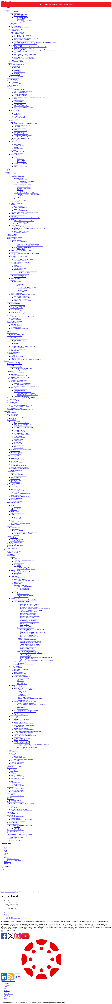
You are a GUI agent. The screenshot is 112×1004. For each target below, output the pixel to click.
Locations (19, 69)
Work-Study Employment (20, 166)
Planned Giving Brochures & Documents (21, 819)
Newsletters (13, 216)
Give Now (10, 806)
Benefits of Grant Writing (17, 372)
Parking (12, 772)
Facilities (12, 514)
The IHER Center (11, 378)
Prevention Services (15, 499)
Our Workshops (18, 266)
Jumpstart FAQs (21, 19)
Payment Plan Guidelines (20, 94)
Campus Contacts (11, 765)
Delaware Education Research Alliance (24, 221)
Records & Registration (13, 81)
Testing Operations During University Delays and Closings (25, 359)
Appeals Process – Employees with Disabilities (32, 632)
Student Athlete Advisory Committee (23, 533)
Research (12, 219)
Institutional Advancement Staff (15, 833)
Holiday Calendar (18, 672)
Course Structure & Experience (22, 255)
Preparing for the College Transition (29, 607)
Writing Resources (18, 269)
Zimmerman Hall (18, 448)
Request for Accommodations (28, 635)
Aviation (12, 204)
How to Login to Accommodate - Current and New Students (36, 657)
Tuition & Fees (14, 88)
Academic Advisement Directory (22, 243)
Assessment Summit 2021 (27, 181)
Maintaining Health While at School (19, 496)
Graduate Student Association (18, 465)
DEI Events (20, 679)
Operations (10, 750)
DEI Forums (20, 681)
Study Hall (16, 535)
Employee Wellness (15, 495)
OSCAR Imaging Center (13, 399)
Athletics (9, 526)
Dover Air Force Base (16, 45)
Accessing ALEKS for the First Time (26, 287)
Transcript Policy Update (16, 85)
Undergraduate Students (13, 11)
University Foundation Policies (22, 741)
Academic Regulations (16, 60)
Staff (5, 854)
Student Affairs (14, 716)
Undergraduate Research (20, 232)
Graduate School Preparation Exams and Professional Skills (29, 228)
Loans (15, 157)
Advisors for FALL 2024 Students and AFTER (29, 244)
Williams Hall (17, 446)
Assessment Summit (22, 179)
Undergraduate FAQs (19, 340)
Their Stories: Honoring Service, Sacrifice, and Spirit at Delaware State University (35, 42)
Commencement (11, 337)
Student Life (7, 411)
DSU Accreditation (19, 198)
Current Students (14, 110)
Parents (6, 857)
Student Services (14, 473)
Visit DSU (10, 63)
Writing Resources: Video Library (26, 272)
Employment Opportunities (17, 513)
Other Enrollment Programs (21, 134)
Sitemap (6, 998)
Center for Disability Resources (22, 601)
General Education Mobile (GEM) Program (25, 54)
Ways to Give (10, 812)
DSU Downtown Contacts (17, 788)
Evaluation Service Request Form (22, 383)
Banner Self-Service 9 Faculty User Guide (25, 712)
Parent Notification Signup (14, 860)
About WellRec (14, 504)
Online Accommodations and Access (29, 644)
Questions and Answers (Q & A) (18, 375)
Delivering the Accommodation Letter (30, 616)
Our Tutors (16, 265)
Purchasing (17, 592)
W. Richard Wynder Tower (21, 433)
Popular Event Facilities (16, 539)
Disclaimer (7, 991)
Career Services (11, 471)
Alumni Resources (15, 479)
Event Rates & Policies (16, 542)
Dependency (17, 129)
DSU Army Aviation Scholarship (22, 35)
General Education (18, 281)
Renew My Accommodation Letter (29, 619)
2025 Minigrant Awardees (20, 389)
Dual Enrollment (11, 170)
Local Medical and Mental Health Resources (31, 605)
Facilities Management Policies (22, 738)
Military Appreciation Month (21, 39)
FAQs (15, 52)
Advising (19, 706)
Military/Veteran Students (17, 32)
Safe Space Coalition (12, 414)
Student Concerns (25, 196)
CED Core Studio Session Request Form (27, 395)
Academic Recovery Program (21, 275)
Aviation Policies (18, 720)
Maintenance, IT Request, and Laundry (24, 427)
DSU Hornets (7, 862)
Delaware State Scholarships (21, 106)
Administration (11, 555)
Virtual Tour (7, 847)
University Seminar (19, 257)
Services (12, 280)
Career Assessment (19, 474)
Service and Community (16, 470)
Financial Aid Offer (19, 145)
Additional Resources (22, 700)
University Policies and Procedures (19, 719)
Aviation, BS (17, 209)
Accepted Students (15, 13)
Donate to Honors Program (17, 312)
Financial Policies (18, 726)
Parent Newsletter (15, 278)
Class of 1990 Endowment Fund (18, 809)
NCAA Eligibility (18, 530)
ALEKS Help (20, 291)
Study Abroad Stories (16, 325)
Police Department (12, 768)
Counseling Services (15, 489)
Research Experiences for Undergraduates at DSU (20, 409)
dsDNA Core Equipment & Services (19, 406)
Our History (10, 794)
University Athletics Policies (21, 740)
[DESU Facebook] (4, 938)
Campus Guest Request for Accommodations (32, 629)
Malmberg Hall (18, 443)
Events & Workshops (15, 480)
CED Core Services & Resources (22, 392)
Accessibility (7, 997)
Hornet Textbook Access (20, 92)
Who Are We (13, 355)
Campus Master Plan (12, 552)
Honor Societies (14, 309)
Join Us (12, 781)
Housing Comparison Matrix (21, 423)
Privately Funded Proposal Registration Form (22, 835)
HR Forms (16, 670)
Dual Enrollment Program (17, 29)
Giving (6, 805)
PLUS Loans (20, 159)
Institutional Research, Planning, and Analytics (26, 193)
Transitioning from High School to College (31, 610)
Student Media (14, 464)
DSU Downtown (11, 787)
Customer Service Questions (11, 918)
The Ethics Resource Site (17, 334)
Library (9, 331)
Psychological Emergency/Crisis (22, 493)
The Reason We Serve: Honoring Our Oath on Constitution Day (30, 47)
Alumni (6, 856)
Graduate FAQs (18, 343)
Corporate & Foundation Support (15, 830)
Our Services (17, 263)
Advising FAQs (21, 249)
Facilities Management (13, 544)
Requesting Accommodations (28, 614)
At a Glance (10, 554)
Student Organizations (13, 455)
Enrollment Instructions (23, 567)
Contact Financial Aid (19, 153)
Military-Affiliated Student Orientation (24, 41)
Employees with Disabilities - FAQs (29, 633)
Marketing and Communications (15, 802)
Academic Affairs (11, 173)
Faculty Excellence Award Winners (19, 213)
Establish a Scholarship (13, 822)
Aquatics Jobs (17, 507)
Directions (6, 915)
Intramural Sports (14, 521)
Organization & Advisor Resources (19, 468)
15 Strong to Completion (20, 241)
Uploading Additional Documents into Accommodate (34, 659)
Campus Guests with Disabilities (25, 628)
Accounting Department (20, 579)
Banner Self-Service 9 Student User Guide (25, 688)
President (12, 557)
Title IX (6, 995)
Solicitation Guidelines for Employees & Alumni (19, 834)
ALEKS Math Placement (20, 285)
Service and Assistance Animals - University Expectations (35, 608)
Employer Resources (15, 477)
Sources (16, 165)
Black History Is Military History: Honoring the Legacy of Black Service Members (35, 50)
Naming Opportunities (13, 824)
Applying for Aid (14, 111)
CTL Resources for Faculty (24, 187)
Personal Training (15, 524)
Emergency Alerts (15, 779)
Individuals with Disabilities (17, 349)
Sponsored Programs (12, 371)
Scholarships (13, 98)
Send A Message (18, 561)
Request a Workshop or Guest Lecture (30, 645)
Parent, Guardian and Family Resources (27, 651)
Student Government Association (19, 467)
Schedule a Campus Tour (17, 64)
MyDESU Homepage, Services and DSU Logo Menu (31, 704)
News (5, 848)
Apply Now (10, 168)
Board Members (18, 573)
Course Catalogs (11, 235)
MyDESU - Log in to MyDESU (25, 689)
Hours (12, 520)
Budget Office (17, 583)
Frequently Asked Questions (21, 490)
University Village (18, 439)
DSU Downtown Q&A (16, 790)
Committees (17, 574)
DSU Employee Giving (13, 831)
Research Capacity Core (16, 381)
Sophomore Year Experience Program (23, 259)
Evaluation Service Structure (21, 384)
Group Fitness (17, 517)
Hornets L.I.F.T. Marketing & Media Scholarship (23, 803)
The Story (16, 828)
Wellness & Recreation (13, 502)
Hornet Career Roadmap (20, 476)
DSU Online (10, 315)
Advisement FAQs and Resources (22, 247)
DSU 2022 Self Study (22, 200)
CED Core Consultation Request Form (27, 393)
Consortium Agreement (20, 128)
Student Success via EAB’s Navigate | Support (22, 294)
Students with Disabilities (23, 602)
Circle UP (13, 418)
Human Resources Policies (21, 728)
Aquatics (12, 505)
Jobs (5, 988)
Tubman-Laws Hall (19, 445)
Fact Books (20, 197)
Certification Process (19, 33)
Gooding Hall (17, 442)
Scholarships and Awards (20, 163)
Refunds (16, 147)
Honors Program (18, 229)
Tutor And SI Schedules (20, 268)
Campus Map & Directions (14, 766)
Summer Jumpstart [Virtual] (21, 17)
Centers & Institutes (12, 333)
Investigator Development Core (18, 380)
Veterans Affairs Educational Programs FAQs (25, 44)
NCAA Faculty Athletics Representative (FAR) (26, 532)
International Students (16, 26)
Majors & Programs (12, 234)
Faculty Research (11, 365)
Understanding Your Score (24, 288)
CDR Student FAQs (25, 626)
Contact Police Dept (15, 782)
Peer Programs (17, 492)
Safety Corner (14, 771)
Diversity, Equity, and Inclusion (22, 676)
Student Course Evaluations (24, 188)
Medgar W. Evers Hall (19, 430)
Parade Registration (15, 800)
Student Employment (12, 548)
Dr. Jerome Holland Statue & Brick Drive (21, 825)
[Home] (33, 890)
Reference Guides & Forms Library (19, 377)
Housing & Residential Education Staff (20, 449)
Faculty (6, 853)
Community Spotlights (19, 390)
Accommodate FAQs (25, 656)
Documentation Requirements (28, 613)
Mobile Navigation (5, 866)
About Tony (17, 558)
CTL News (20, 191)
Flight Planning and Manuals (21, 210)
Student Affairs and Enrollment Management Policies (27, 731)
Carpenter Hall (17, 440)
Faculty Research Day (16, 367)
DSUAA (12, 754)
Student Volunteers (15, 840)
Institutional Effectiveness (17, 176)
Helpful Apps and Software (27, 623)
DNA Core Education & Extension (19, 403)
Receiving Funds (14, 142)
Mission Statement (15, 482)
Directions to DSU (15, 75)
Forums (12, 344)
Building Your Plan (15, 818)
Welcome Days (18, 73)
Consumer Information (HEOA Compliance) (28, 194)
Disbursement (17, 144)
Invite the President (19, 563)
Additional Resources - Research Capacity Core (26, 386)
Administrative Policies (20, 722)
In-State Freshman (18, 101)
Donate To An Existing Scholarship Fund (21, 810)
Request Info (10, 169)
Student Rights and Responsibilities (23, 135)
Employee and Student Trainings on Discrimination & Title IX (33, 744)
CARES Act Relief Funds (20, 585)
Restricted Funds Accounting (21, 597)
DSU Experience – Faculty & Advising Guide (26, 710)
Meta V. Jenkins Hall (19, 431)
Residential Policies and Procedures (23, 426)
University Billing (18, 148)
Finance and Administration (17, 577)
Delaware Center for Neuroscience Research (18, 400)
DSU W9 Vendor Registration (25, 595)
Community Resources (23, 638)
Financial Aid (10, 86)
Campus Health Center (16, 487)
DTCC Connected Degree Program (19, 27)
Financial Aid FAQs (19, 151)
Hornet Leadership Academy (21, 231)
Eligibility (13, 122)
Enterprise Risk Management (21, 661)
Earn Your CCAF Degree (20, 51)
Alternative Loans (21, 162)
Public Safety (17, 737)
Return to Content (5, 7)
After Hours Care (15, 486)
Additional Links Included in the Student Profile (29, 698)
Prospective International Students (19, 330)
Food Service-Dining (15, 454)
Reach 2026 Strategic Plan (14, 551)
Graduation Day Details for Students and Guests (22, 346)
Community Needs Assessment (22, 396)
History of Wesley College (17, 796)
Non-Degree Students (19, 132)
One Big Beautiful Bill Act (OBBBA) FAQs (25, 123)
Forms (12, 141)
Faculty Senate (14, 576)
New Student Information (20, 14)
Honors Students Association (17, 305)
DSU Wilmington (11, 793)
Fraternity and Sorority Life (17, 459)
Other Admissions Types (13, 23)
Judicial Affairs (11, 546)
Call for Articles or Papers (23, 678)
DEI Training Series (22, 684)
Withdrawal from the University (25, 20)
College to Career (24, 625)
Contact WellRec (14, 511)
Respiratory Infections (16, 501)
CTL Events (20, 190)
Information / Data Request (17, 215)
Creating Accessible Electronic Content (30, 641)
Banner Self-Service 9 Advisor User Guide (25, 701)
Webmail (16, 713)
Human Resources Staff (20, 673)
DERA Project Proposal (23, 222)
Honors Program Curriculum (17, 306)
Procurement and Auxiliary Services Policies (25, 735)
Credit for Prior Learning (13, 352)
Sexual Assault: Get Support (17, 417)
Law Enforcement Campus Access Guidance (25, 600)
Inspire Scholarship (19, 100)
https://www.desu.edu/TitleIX (68, 929)
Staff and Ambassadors (16, 483)
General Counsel (14, 598)
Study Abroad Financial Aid (21, 137)
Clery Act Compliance (16, 775)
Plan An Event (14, 538)
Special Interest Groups (16, 462)
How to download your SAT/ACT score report (22, 22)
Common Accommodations (27, 617)
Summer (16, 119)
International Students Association (19, 328)
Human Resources (15, 666)
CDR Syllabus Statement (26, 648)
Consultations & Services (13, 362)
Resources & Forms (15, 327)
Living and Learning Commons (22, 434)
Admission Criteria (15, 303)
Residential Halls (14, 429)
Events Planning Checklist (17, 541)
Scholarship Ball (11, 838)
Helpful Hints (17, 114)
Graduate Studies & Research (14, 237)
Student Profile (21, 692)
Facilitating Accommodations (27, 650)
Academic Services (15, 529)
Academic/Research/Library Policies (23, 723)
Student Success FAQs (16, 293)
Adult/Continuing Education (14, 336)
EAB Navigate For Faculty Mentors (23, 297)
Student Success (11, 238)
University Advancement (16, 718)
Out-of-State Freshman (20, 103)
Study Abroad (14, 324)
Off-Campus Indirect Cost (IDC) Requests (21, 224)
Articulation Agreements (16, 61)
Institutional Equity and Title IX (15, 545)
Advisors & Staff (14, 252)
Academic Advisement (16, 240)
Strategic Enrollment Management (19, 715)
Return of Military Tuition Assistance (23, 57)
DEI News (20, 682)
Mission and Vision (19, 89)
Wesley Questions (8, 917)
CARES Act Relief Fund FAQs (25, 586)
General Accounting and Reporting (26, 580)
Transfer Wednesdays (19, 72)
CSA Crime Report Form (20, 776)
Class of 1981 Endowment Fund (18, 807)
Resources (13, 150)
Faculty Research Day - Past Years (23, 368)
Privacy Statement (8, 994)
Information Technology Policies (22, 734)
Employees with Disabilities (24, 631)
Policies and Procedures (20, 675)
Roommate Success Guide (17, 452)
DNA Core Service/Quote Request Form (21, 405)
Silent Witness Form (19, 785)
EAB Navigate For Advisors (21, 296)
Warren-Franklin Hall (19, 436)
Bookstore (6, 985)
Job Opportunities (18, 667)
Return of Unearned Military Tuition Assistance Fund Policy (29, 97)
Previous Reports (24, 589)
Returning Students (15, 30)
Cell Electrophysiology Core (14, 408)
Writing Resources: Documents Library (27, 271)
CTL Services (20, 185)
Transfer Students (15, 24)
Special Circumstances (19, 116)
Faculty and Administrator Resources (26, 639)
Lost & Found (17, 784)
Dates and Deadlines (22, 290)
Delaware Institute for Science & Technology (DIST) (21, 398)
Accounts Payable (18, 582)
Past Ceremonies (14, 350)
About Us (13, 769)
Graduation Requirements (17, 347)
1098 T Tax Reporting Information (23, 91)
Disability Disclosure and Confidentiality (30, 642)
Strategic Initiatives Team (17, 791)
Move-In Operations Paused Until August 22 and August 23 (56, 4)
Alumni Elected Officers (20, 757)
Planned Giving (11, 815)
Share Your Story (14, 760)
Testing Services (11, 353)
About (5, 549)
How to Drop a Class (22, 695)
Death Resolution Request (17, 762)
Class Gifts (13, 753)
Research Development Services (18, 370)
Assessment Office (18, 178)
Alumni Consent (18, 756)
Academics (7, 172)
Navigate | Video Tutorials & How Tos (24, 300)
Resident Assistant (15, 451)
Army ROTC (17, 566)
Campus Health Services (13, 485)
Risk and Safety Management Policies (23, 732)
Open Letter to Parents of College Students (31, 653)
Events (5, 850)
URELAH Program (15, 225)
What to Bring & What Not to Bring (23, 424)
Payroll (15, 591)
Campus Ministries (15, 458)
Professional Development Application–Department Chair (25, 218)
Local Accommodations (16, 76)
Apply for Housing (15, 421)
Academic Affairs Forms (16, 203)
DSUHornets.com (15, 527)
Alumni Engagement (12, 751)
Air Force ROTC (18, 564)
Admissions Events (15, 66)
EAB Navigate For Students (21, 299)
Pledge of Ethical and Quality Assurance (24, 55)
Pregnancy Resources (16, 498)
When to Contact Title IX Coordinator (27, 747)
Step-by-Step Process (19, 117)
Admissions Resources (13, 78)
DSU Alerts (10, 797)
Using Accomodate (22, 654)
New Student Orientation (20, 16)
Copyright (6, 992)
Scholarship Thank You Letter (15, 837)
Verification (17, 113)
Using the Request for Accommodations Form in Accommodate (36, 660)
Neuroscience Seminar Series (14, 364)
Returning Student (18, 104)
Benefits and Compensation (21, 669)
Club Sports (13, 510)
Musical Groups (14, 461)
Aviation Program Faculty (20, 207)
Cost (11, 120)
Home (2, 892)
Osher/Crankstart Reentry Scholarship (23, 107)
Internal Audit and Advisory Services (23, 664)
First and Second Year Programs (18, 256)
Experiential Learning (19, 226)
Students (6, 851)
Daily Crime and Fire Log (17, 778)
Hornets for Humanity (16, 763)
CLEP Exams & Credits (16, 356)
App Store (12, 981)
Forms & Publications (16, 109)
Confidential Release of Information (29, 622)
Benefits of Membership (16, 308)
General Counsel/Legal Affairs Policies (24, 729)
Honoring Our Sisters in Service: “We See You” (26, 38)
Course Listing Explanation (24, 697)
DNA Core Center (12, 402)
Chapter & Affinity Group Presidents (23, 759)
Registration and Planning (23, 694)
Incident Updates (14, 415)
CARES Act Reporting (23, 588)
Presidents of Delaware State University (24, 560)
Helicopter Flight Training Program (26, 569)
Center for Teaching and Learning (22, 184)
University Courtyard (19, 437)
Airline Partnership (19, 206)
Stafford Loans (21, 160)
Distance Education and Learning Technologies (22, 316)
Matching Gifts (14, 813)
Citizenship (17, 126)
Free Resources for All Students (28, 620)
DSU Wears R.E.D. (19, 36)
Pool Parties (17, 508)
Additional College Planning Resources (24, 48)
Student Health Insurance (20, 95)
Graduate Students (12, 79)
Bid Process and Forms (23, 594)
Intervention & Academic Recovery (19, 274)
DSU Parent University (13, 859)
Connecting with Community (18, 821)
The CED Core (14, 387)
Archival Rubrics (21, 284)
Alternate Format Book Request (28, 611)
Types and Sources (15, 154)
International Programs (13, 322)
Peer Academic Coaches (20, 277)
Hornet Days (17, 67)
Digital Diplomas (14, 82)
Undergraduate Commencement (18, 339)
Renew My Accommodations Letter (29, 636)
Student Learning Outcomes (17, 311)
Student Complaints (15, 319)
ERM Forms (20, 663)
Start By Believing (15, 774)
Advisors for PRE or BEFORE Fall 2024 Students (30, 246)
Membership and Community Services (20, 523)
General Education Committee (25, 283)
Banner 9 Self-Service (19, 687)
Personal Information (22, 709)
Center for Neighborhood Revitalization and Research (24, 212)
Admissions (7, 10)
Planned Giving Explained (17, 816)
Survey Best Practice (22, 182)
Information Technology (16, 685)
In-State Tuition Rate (15, 83)
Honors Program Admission (17, 313)
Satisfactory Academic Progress (22, 125)
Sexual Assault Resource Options (25, 746)
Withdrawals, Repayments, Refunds (23, 138)
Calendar (6, 983)
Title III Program (14, 201)
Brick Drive (17, 827)
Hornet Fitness (14, 515)
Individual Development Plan (18, 260)
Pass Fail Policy (14, 175)
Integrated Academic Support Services (20, 262)
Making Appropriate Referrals (28, 647)
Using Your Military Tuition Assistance (24, 58)
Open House (17, 70)
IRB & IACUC (14, 374)
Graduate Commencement (17, 342)
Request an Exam (15, 358)
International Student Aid (20, 131)
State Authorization (15, 318)
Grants (15, 156)
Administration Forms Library (18, 748)
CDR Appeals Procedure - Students (29, 604)
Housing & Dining (12, 420)
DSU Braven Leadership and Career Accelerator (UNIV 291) (26, 253)
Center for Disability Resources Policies (24, 725)
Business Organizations (16, 457)
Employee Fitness (18, 518)
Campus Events (11, 536)
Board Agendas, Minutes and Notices (23, 572)
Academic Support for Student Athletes (20, 250)
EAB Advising (21, 707)
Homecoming (10, 799)
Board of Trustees (15, 570)
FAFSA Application (15, 139)
